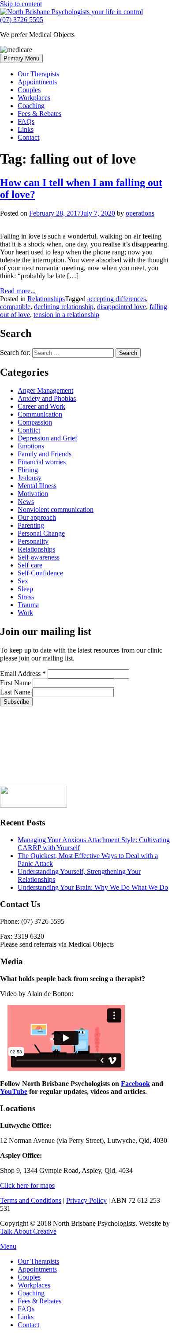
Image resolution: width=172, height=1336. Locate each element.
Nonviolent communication (55, 509)
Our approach (37, 517)
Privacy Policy (86, 1200)
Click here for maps (27, 1185)
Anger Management (45, 390)
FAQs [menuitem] (26, 1309)
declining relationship (63, 306)
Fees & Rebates (39, 113)
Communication (40, 414)
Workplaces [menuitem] (34, 1285)
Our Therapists (38, 74)
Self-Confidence (40, 573)
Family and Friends (44, 454)
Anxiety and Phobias (47, 398)
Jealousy (29, 477)
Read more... (18, 291)
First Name (16, 683)
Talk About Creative (28, 1231)
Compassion (35, 422)
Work (25, 612)
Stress (26, 597)
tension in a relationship (66, 314)
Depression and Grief (47, 438)
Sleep (25, 589)
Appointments (37, 82)
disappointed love (121, 306)
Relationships (46, 298)
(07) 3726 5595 (21, 19)
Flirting (28, 470)
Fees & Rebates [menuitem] (39, 1301)
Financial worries (42, 462)
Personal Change (41, 533)
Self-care (30, 565)
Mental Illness (37, 485)
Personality (33, 541)
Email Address (23, 673)
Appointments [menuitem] (37, 1269)
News (26, 501)
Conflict (29, 430)
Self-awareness (39, 557)
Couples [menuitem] (29, 1277)
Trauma (28, 604)
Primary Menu (21, 58)
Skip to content (21, 3)
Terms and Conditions (30, 1200)
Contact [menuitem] (28, 1325)
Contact (28, 137)
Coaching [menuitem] (31, 1293)
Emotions (31, 446)
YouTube (13, 1091)
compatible (15, 306)
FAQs (26, 121)
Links (26, 129)
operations (140, 213)
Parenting (31, 525)
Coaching (31, 105)
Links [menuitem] (26, 1317)
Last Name (16, 692)
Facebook (135, 1083)
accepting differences (116, 298)
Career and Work (41, 406)
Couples (29, 89)
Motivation (33, 493)
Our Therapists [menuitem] (38, 1261)
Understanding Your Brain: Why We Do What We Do (93, 887)
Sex (23, 581)
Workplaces (34, 97)
